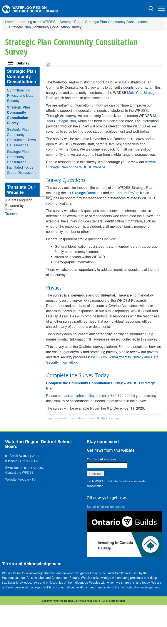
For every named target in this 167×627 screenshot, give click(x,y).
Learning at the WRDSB (37, 21)
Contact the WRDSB (19, 472)
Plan (91, 418)
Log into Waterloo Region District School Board (71, 601)
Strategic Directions (87, 192)
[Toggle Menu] (161, 9)
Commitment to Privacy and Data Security (20, 95)
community (61, 418)
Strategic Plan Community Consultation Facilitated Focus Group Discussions (21, 162)
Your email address (101, 459)
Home (10, 21)
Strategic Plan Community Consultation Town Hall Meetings (21, 137)
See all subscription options (106, 506)
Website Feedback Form (22, 479)
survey (115, 418)
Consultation (78, 418)
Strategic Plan (70, 21)
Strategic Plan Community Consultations (116, 21)
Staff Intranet (117, 601)
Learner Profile (126, 192)
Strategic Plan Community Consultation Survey (18, 115)
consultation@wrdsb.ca (88, 395)
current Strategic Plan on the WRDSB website (101, 164)
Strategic (102, 418)
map (34, 456)
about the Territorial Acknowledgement (133, 587)
